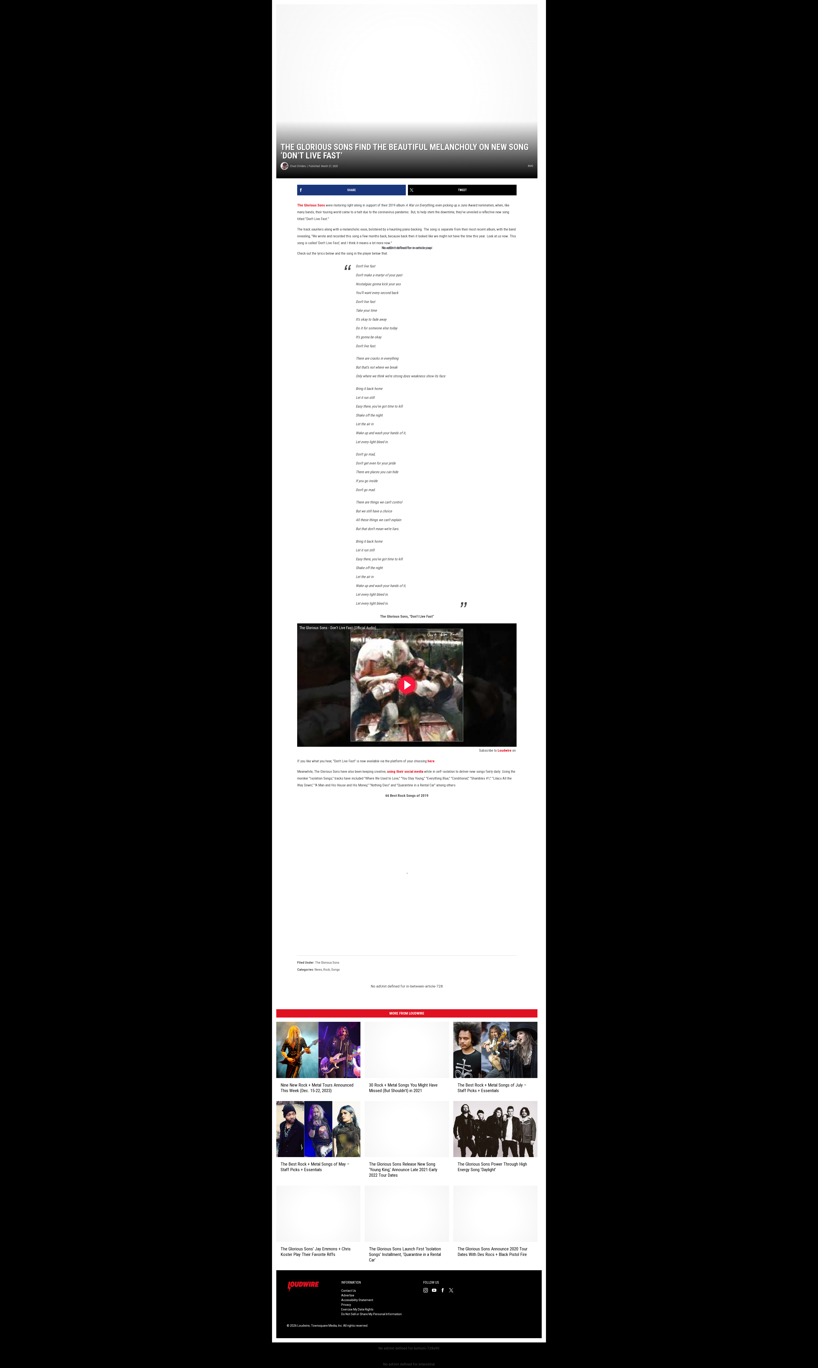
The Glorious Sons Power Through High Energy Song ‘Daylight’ (492, 1167)
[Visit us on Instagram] (427, 1290)
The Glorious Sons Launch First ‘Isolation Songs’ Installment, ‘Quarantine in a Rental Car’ (405, 1254)
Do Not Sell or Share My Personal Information (371, 1314)
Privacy (346, 1304)
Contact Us (348, 1290)
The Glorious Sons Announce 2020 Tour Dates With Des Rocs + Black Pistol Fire (492, 1251)
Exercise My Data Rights (357, 1309)
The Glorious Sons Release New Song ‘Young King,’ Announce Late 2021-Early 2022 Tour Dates (403, 1170)
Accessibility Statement (357, 1300)
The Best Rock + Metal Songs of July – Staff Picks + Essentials (492, 1087)
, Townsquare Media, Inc (326, 1325)
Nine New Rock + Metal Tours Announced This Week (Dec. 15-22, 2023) (317, 1087)
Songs (335, 969)
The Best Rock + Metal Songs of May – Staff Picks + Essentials (315, 1167)
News (318, 969)
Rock (326, 969)
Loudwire (504, 750)
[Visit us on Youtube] (436, 1290)
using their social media (405, 771)
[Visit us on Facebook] (444, 1290)
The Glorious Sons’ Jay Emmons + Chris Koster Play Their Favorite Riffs (316, 1251)
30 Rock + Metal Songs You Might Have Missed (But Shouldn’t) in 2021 (403, 1087)
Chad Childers (298, 166)
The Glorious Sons (311, 205)
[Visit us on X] (453, 1290)
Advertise (347, 1295)
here (431, 761)
